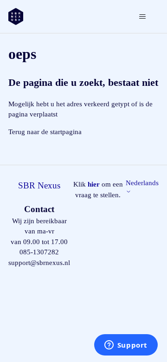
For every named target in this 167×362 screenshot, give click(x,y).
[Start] (15, 16)
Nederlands (142, 183)
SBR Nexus (39, 185)
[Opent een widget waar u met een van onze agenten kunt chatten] (126, 345)
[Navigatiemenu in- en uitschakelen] (142, 16)
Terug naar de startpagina (45, 132)
